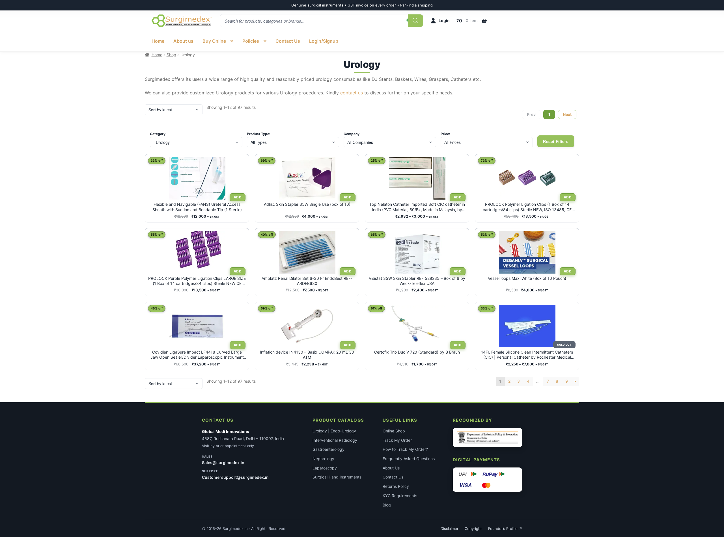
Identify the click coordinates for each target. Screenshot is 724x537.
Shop (171, 54)
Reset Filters (555, 141)
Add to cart (347, 197)
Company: (352, 134)
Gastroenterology (328, 449)
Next (567, 114)
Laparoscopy (325, 467)
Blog (387, 505)
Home (158, 41)
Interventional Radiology (335, 440)
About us (183, 41)
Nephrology (323, 458)
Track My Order (397, 440)
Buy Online (214, 41)
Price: (445, 134)
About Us (391, 467)
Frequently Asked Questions (409, 458)
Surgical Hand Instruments (337, 477)
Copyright (473, 528)
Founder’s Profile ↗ (505, 528)
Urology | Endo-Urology (334, 430)
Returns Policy (396, 486)
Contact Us (287, 41)
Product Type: (258, 134)
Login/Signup (323, 41)
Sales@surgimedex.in (223, 462)
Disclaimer (449, 528)
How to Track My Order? (405, 449)
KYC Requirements (400, 495)
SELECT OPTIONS (236, 197)
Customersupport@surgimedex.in (235, 477)
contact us (351, 93)
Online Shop (394, 430)
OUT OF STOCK (564, 344)
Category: (158, 134)
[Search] (415, 20)
